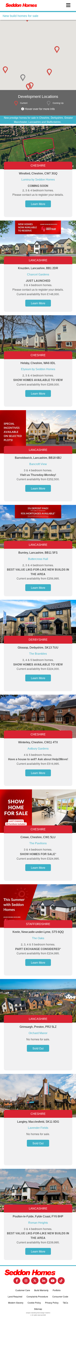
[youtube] (53, 1282)
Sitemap (38, 1308)
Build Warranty (41, 1290)
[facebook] (16, 1282)
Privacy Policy (52, 1302)
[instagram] (26, 1282)
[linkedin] (43, 1282)
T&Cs (65, 1302)
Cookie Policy (34, 1302)
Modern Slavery (15, 1302)
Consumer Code (60, 1296)
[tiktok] (61, 1282)
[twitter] (35, 1282)
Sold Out (38, 1048)
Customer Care (22, 1290)
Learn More (38, 204)
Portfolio (57, 1290)
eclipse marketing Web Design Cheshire (38, 1313)
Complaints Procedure (37, 1296)
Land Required (15, 1296)
